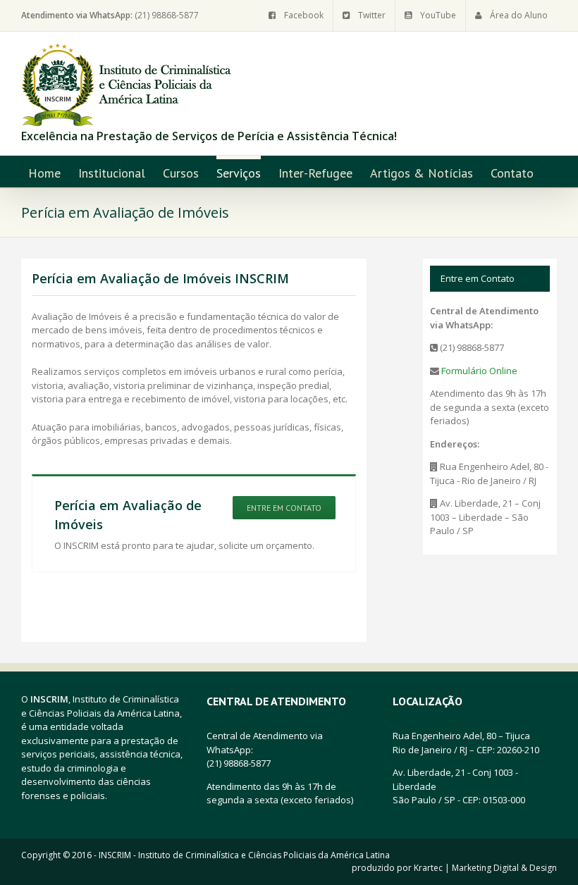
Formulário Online (478, 370)
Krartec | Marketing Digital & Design (485, 868)
